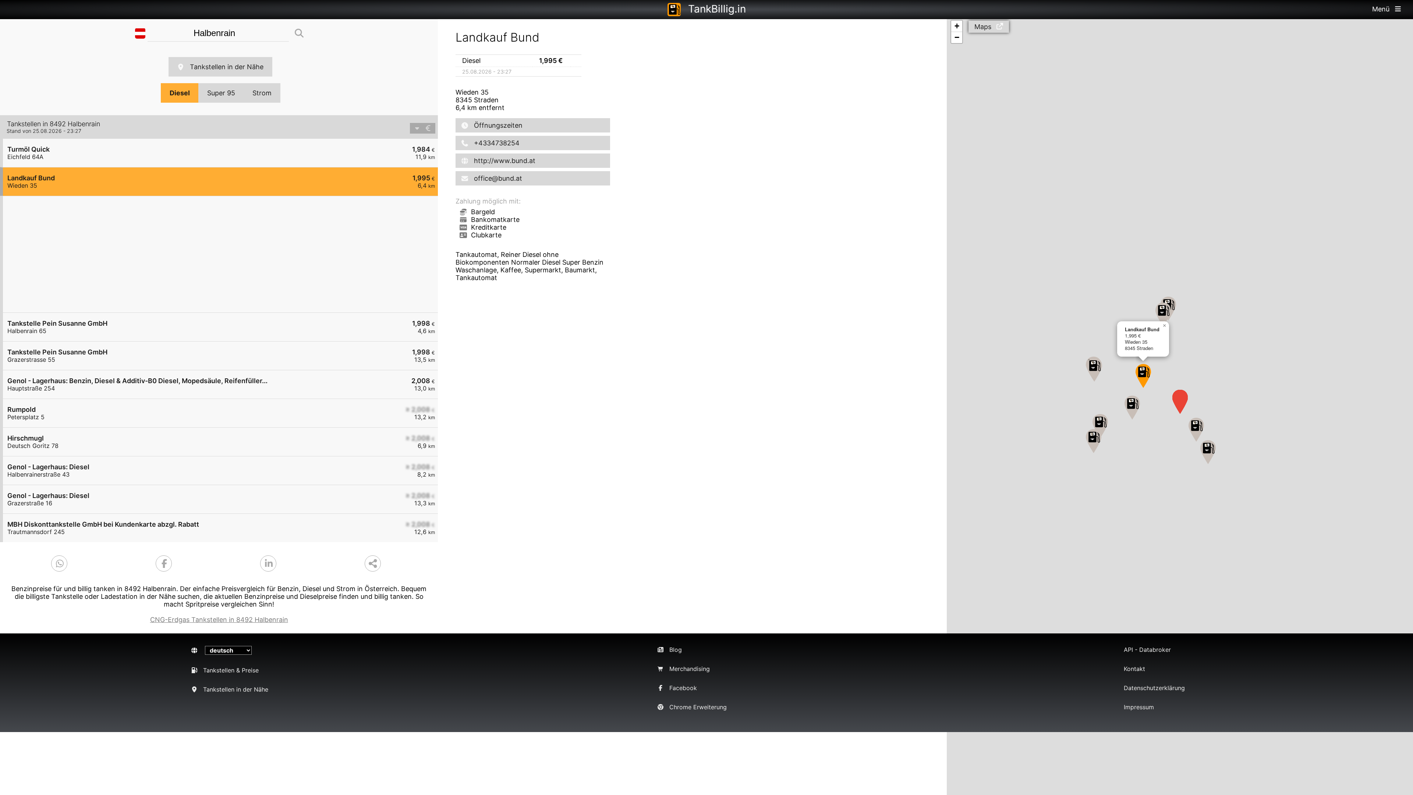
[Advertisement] (224, 254)
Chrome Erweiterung (698, 707)
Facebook (683, 688)
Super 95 (221, 93)
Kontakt (1134, 668)
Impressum (1139, 707)
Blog (675, 649)
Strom (262, 93)
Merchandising (689, 668)
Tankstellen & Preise (231, 670)
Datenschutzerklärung (1154, 688)
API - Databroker (1147, 649)
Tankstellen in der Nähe (226, 67)
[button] (1100, 426)
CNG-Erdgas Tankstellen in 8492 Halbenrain (219, 619)
